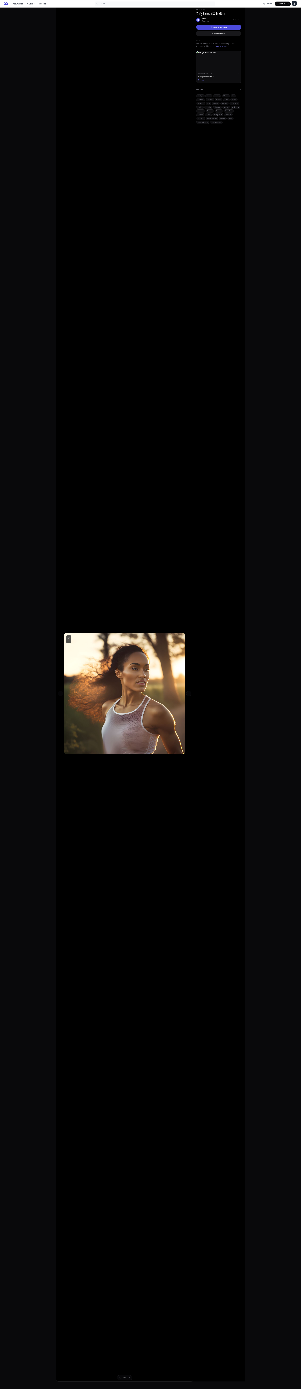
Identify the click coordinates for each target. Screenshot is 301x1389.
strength (200, 118)
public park (228, 111)
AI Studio (31, 3)
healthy (208, 107)
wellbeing (235, 107)
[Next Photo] (188, 693)
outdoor (210, 100)
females (228, 115)
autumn (218, 111)
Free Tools (43, 3)
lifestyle (217, 107)
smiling (217, 96)
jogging (215, 103)
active (234, 100)
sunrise (200, 115)
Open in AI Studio (220, 27)
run (208, 103)
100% (124, 1378)
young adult (218, 115)
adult (230, 118)
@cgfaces (205, 21)
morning (200, 111)
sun (233, 96)
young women (212, 118)
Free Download (220, 33)
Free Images (17, 3)
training (209, 111)
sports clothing (203, 122)
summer (200, 100)
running (224, 103)
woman (225, 96)
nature (218, 100)
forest (209, 96)
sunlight (200, 96)
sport (226, 100)
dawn (208, 115)
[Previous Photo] (60, 693)
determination (216, 122)
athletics (200, 103)
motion (226, 107)
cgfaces (204, 19)
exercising (234, 103)
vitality (200, 107)
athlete (222, 118)
